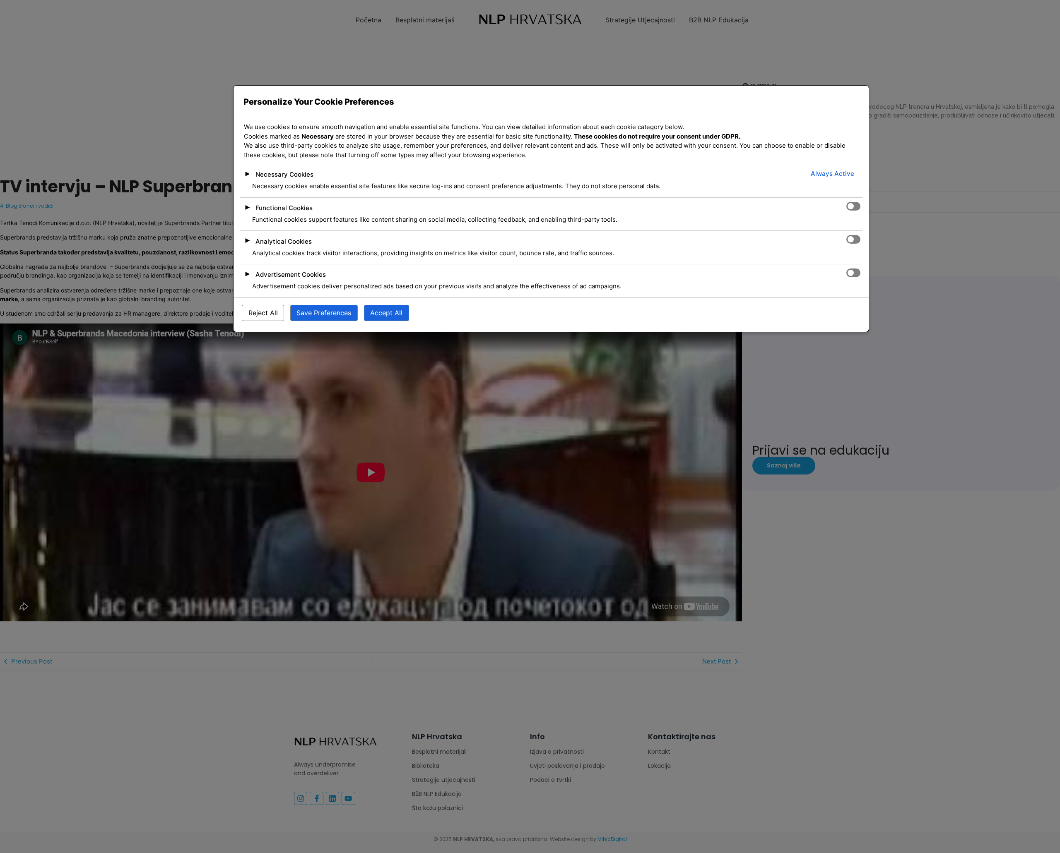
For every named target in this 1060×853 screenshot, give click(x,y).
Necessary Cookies (284, 174)
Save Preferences (323, 313)
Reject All (263, 313)
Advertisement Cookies (290, 274)
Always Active (832, 173)
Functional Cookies (284, 208)
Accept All (386, 313)
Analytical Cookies (283, 241)
